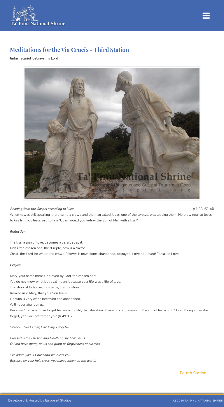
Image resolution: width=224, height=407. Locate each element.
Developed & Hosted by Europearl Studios (39, 400)
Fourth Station (193, 373)
